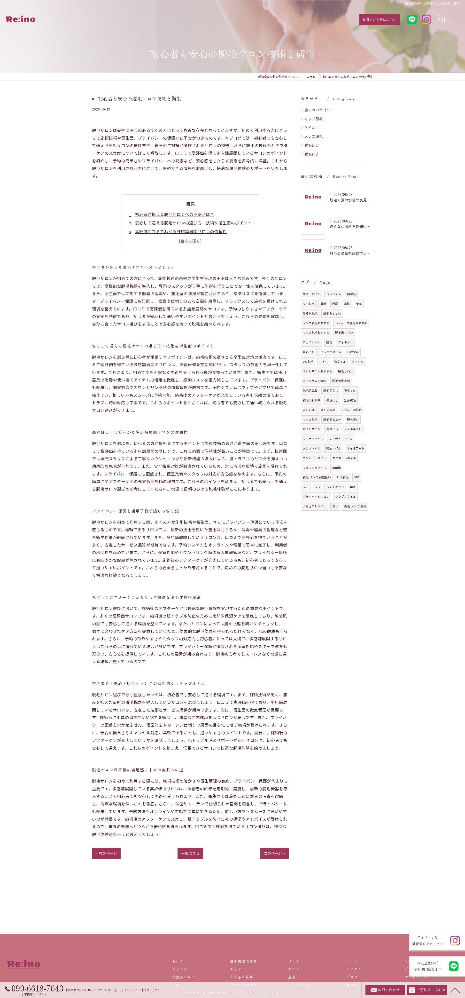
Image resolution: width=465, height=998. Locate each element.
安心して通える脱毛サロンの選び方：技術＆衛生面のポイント (193, 223)
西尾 (335, 303)
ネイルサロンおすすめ (317, 371)
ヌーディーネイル (341, 438)
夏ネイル (309, 352)
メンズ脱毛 (313, 136)
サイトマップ (416, 976)
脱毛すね (350, 390)
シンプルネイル (345, 496)
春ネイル (332, 429)
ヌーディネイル (313, 438)
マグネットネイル (344, 458)
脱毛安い (353, 419)
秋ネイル (340, 361)
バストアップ (335, 487)
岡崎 (323, 303)
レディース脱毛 (351, 410)
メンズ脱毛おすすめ (316, 323)
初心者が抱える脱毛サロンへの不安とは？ (174, 214)
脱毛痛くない (344, 332)
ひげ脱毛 (353, 352)
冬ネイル (358, 361)
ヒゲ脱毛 (343, 477)
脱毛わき (311, 154)
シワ (317, 487)
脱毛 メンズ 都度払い (317, 477)
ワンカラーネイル (314, 458)
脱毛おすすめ (332, 313)
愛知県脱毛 (310, 313)
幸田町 (336, 468)
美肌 (353, 487)
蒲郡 (347, 303)
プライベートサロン (316, 496)
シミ (306, 487)
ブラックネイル (330, 352)
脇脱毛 (351, 294)
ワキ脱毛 (309, 303)
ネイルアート (355, 448)
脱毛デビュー (332, 419)
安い (335, 506)
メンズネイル (311, 448)
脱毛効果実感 (341, 381)
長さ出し (332, 400)
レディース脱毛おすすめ (351, 323)
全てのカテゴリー (319, 109)
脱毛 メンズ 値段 (355, 506)
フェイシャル (311, 342)
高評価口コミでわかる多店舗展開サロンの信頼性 (181, 231)
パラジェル (333, 294)
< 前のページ (106, 853)
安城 (359, 303)
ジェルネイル (353, 429)
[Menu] (451, 19)
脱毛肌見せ (310, 390)
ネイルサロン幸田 (314, 381)
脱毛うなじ (330, 390)
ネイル (310, 127)
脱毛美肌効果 (311, 400)
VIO (356, 477)
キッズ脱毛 (313, 118)
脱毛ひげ (311, 145)
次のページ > (274, 853)
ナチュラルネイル (314, 506)
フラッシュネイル (314, 468)
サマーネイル (311, 294)
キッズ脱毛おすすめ (316, 332)
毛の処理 (309, 410)
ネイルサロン (311, 429)
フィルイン (345, 342)
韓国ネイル (333, 448)
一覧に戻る (190, 853)
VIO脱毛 (308, 361)
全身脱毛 (350, 400)
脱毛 (329, 342)
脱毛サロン (345, 371)
